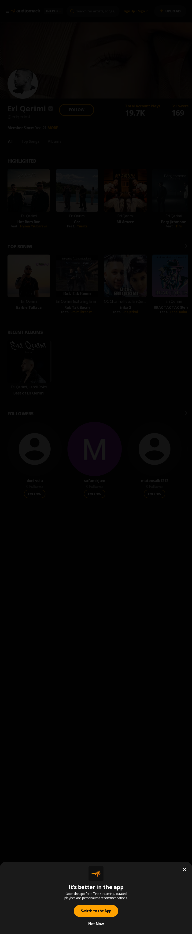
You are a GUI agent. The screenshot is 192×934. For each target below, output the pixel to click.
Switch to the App (96, 910)
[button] (96, 467)
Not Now (96, 923)
